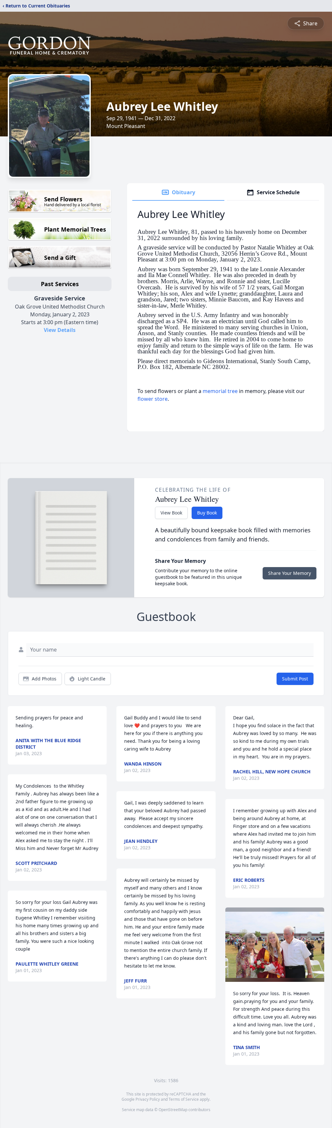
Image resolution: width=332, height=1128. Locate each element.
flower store (152, 398)
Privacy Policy (148, 1099)
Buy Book (207, 513)
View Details (60, 330)
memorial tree (220, 391)
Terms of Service (184, 1099)
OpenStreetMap (173, 1109)
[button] (274, 944)
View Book (171, 513)
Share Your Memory (289, 573)
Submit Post (295, 679)
